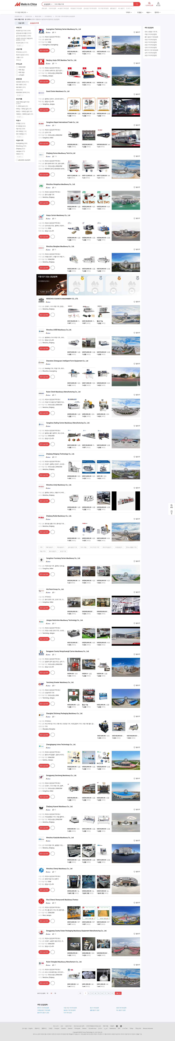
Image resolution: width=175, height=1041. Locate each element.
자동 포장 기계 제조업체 (70, 1008)
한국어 (100, 1028)
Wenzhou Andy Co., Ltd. (58, 485)
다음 (117, 993)
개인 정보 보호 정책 (79, 1026)
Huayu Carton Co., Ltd (58, 215)
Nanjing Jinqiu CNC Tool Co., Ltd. (61, 60)
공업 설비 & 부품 (23, 33)
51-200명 (21, 126)
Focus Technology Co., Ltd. (90, 1032)
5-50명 (20, 123)
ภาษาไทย (125, 1028)
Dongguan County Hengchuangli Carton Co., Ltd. (67, 651)
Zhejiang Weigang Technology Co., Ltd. (60, 454)
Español (63, 1028)
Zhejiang (20, 149)
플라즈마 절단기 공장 (43, 1012)
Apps (148, 12)
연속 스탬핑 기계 (131, 547)
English (31, 1028)
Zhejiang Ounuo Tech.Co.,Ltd (60, 153)
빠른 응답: (41, 101)
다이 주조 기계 (94, 547)
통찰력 (112, 1026)
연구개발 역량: (43, 42)
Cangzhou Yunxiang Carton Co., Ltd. (63, 558)
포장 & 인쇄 (22, 43)
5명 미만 (20, 129)
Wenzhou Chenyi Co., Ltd (59, 868)
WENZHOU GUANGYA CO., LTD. (62, 299)
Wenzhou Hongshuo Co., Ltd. (60, 184)
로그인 (158, 5)
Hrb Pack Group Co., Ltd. (55, 589)
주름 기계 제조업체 (151, 34)
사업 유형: (41, 37)
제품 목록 (21, 23)
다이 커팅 (83, 547)
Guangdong (21, 143)
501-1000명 (21, 134)
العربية (105, 1028)
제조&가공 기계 (23, 30)
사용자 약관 (68, 1026)
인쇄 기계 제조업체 (151, 47)
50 (55, 993)
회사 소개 (55, 1026)
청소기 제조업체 (94, 1008)
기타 (18, 60)
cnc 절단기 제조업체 (63, 8)
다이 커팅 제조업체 (103, 8)
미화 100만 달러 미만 (22, 102)
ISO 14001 (21, 84)
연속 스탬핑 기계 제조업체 (153, 32)
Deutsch (70, 1028)
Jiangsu (20, 151)
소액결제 (21, 75)
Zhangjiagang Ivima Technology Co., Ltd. (61, 744)
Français (56, 1028)
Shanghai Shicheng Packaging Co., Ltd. (64, 713)
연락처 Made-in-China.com (93, 1026)
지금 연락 (45, 50)
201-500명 (21, 131)
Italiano (84, 1028)
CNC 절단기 (49, 547)
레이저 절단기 (107, 547)
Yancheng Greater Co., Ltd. (60, 682)
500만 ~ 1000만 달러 (24, 111)
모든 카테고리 (21, 12)
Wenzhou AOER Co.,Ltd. (58, 330)
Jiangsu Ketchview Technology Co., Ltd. (64, 620)
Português (77, 1028)
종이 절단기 (53, 551)
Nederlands (113, 1028)
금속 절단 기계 (72, 547)
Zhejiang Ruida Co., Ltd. (58, 516)
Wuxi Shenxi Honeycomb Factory (62, 900)
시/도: (40, 45)
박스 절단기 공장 (120, 1010)
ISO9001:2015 (22, 82)
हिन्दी (119, 1028)
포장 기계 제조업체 (151, 39)
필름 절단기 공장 (94, 1010)
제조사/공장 (22, 55)
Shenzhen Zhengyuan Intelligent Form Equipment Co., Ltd (67, 361)
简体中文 (37, 1028)
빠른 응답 (21, 70)
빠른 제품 (105, 1026)
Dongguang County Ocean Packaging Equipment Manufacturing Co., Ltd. (76, 931)
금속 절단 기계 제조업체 (90, 8)
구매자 (128, 12)
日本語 (50, 1028)
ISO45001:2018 (23, 92)
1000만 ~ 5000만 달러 (24, 114)
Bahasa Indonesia (148, 1028)
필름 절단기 (113, 8)
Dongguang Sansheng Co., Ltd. (61, 775)
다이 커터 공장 (68, 1012)
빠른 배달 (21, 72)
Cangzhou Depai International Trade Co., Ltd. (62, 122)
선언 (62, 1026)
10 (47, 993)
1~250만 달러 (22, 106)
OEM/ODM (21, 67)
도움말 (139, 12)
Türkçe (131, 1028)
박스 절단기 (121, 8)
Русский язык (92, 1028)
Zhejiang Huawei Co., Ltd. (59, 806)
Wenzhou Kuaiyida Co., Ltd (60, 837)
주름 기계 (43, 551)
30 (51, 993)
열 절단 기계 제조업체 (70, 1010)
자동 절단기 (60, 547)
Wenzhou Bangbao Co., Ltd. (60, 246)
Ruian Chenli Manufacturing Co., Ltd (63, 392)
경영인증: (41, 169)
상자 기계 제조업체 (151, 53)
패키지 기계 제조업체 (151, 50)
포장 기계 (63, 551)
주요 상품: (41, 39)
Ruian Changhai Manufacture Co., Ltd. (64, 962)
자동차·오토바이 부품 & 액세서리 (24, 39)
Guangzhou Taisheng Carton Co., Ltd (63, 29)
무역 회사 (21, 52)
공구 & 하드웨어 (23, 36)
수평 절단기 (118, 547)
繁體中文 (44, 1028)
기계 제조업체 (52, 8)
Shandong (21, 146)
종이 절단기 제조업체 (151, 37)
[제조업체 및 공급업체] (26, 4)
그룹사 (19, 57)
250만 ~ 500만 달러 (23, 109)
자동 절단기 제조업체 (76, 8)
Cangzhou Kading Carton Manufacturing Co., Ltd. (68, 423)
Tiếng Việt (138, 1028)
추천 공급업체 (149, 27)
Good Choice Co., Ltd (57, 91)
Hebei (19, 154)
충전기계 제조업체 (121, 1008)
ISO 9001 (21, 87)
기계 (41, 547)
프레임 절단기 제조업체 (43, 1010)
